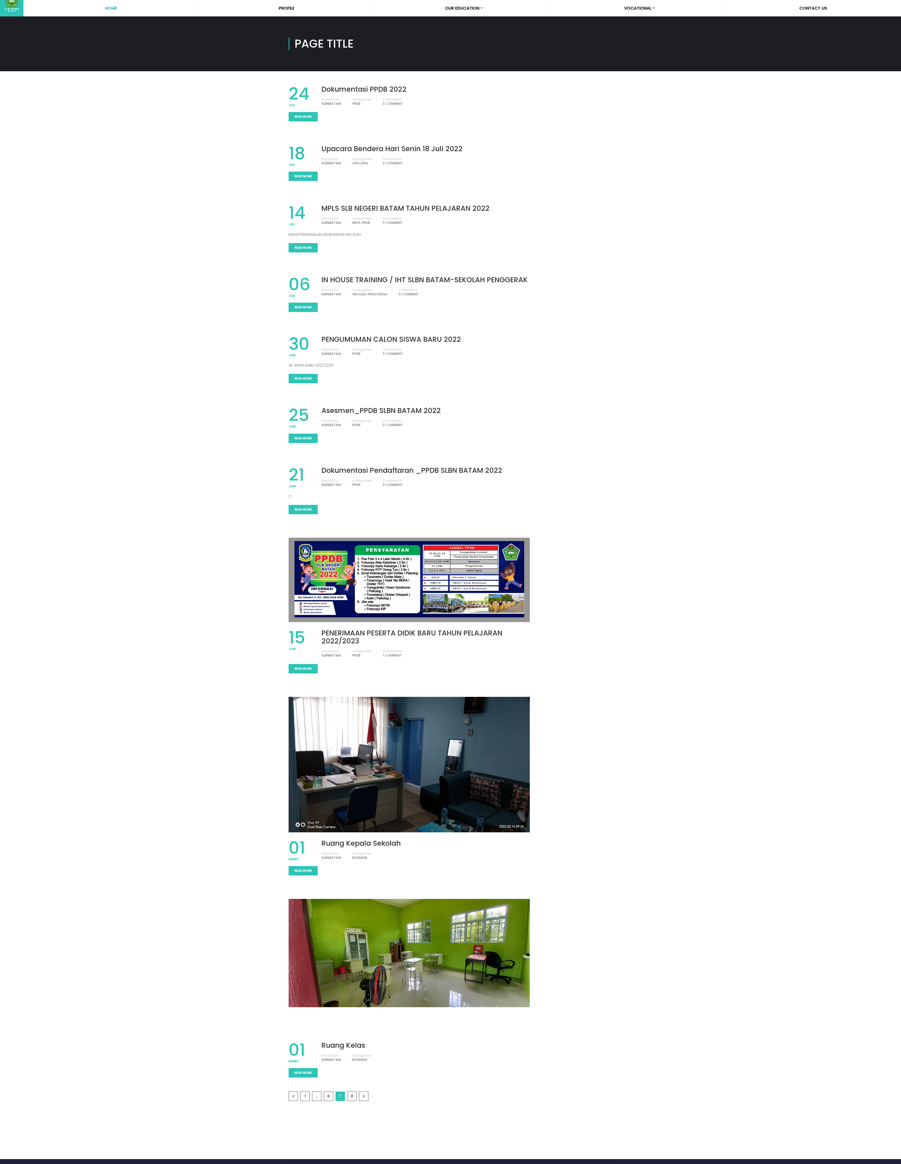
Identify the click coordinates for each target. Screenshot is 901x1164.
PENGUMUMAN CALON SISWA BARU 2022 (391, 339)
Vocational (638, 8)
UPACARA (360, 163)
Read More (303, 116)
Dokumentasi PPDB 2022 (363, 89)
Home (111, 8)
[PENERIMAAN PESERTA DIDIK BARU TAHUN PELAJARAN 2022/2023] (409, 579)
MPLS (356, 223)
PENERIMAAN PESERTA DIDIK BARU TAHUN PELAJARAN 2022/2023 (411, 637)
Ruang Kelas (343, 1045)
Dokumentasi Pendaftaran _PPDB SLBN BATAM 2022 (411, 470)
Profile (286, 8)
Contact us (813, 8)
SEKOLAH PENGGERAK (369, 294)
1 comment (392, 655)
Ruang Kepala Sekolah (361, 843)
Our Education (462, 8)
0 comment (393, 103)
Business (359, 858)
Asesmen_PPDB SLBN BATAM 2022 (381, 411)
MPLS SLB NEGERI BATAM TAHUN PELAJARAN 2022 (405, 208)
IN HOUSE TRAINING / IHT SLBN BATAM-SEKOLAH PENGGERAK (424, 280)
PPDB (356, 103)
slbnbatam (331, 103)
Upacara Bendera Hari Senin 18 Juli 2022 (391, 149)
